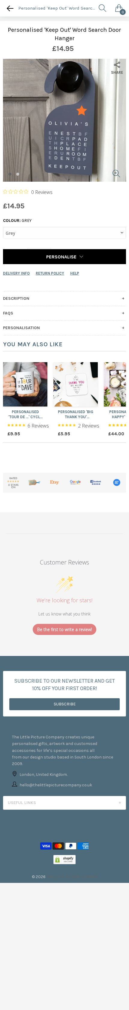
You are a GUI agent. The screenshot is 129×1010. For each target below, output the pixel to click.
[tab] (64, 803)
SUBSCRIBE (65, 704)
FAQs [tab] (8, 313)
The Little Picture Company (72, 876)
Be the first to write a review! (64, 629)
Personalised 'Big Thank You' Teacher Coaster (75, 415)
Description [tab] (16, 298)
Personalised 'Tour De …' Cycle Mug (25, 415)
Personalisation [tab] (21, 328)
